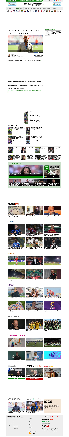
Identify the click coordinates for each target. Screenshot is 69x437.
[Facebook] (46, 1)
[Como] (17, 11)
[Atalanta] (8, 11)
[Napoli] (44, 11)
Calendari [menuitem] (44, 8)
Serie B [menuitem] (17, 8)
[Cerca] (61, 8)
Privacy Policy (30, 427)
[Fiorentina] (19, 11)
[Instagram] (51, 1)
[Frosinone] (22, 11)
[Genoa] (25, 11)
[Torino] (55, 11)
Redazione (30, 418)
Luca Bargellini (14, 55)
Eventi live (14, 0)
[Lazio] (33, 11)
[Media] (56, 1)
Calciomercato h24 (38, 0)
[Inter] (28, 11)
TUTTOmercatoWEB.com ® (18, 425)
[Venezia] (61, 11)
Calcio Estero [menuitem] (33, 8)
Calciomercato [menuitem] (26, 8)
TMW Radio (22, 0)
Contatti (29, 424)
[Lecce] (36, 11)
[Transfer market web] (60, 0)
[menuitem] (7, 8)
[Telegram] (54, 1)
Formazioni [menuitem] (39, 8)
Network (9, 0)
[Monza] (41, 11)
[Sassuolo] (52, 11)
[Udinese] (58, 11)
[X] (48, 1)
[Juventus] (30, 11)
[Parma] (47, 11)
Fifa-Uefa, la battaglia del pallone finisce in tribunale (52, 405)
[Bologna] (11, 11)
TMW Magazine (27, 0)
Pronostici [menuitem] (54, 8)
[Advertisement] (53, 72)
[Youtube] (53, 1)
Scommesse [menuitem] (49, 8)
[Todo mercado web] (58, 0)
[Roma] (50, 11)
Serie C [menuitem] (21, 8)
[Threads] (49, 1)
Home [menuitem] (10, 8)
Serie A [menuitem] (14, 8)
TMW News (32, 0)
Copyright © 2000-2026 (11, 425)
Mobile (29, 421)
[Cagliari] (14, 11)
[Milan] (39, 11)
